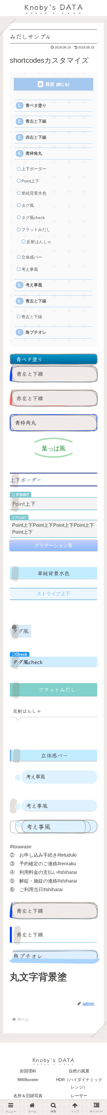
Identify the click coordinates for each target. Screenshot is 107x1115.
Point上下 (30, 181)
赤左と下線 (36, 137)
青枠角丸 (34, 153)
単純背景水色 (33, 193)
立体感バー (31, 257)
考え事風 (29, 269)
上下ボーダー (33, 169)
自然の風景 (79, 1071)
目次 (49, 84)
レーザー (79, 1095)
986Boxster (28, 1079)
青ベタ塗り (36, 105)
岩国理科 (28, 1071)
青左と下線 (36, 121)
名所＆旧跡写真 (28, 1095)
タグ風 (27, 205)
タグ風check (33, 217)
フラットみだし (36, 229)
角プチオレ (36, 332)
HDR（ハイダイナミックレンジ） (79, 1083)
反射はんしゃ (38, 242)
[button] (94, 877)
